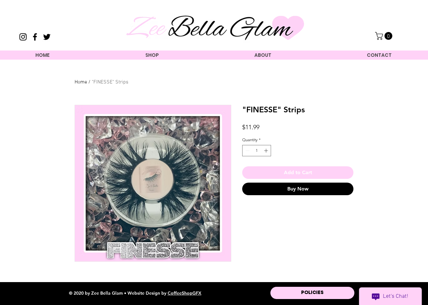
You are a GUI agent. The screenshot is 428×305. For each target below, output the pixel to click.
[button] (384, 36)
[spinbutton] (257, 150)
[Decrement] (247, 150)
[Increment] (266, 150)
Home (81, 82)
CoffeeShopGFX (184, 293)
